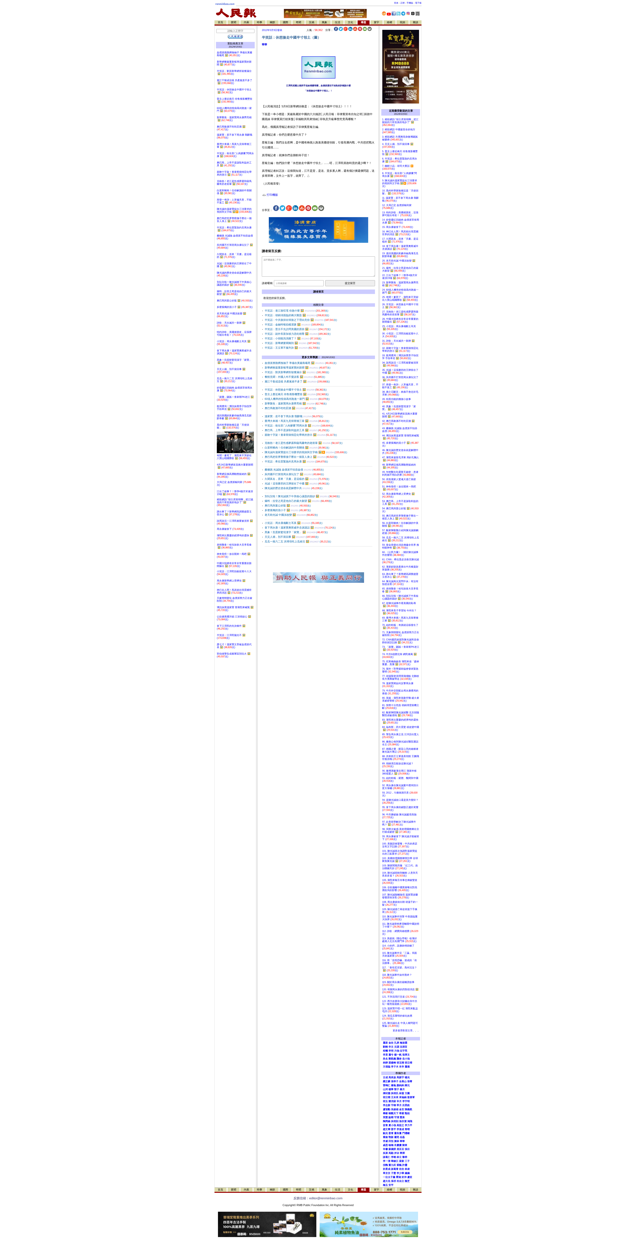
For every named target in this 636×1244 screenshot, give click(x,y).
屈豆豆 (400, 1149)
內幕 (246, 22)
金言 (401, 1109)
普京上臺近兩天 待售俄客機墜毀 (297, 394)
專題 (363, 22)
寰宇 (376, 22)
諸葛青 (394, 1169)
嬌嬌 (407, 1173)
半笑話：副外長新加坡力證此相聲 (298, 333)
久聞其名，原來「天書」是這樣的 (297, 478)
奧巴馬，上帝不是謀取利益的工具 (297, 430)
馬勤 (391, 1153)
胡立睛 (386, 1097)
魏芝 (407, 1181)
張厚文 (406, 1054)
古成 (385, 1077)
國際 (285, 22)
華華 (264, 44)
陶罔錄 (386, 1121)
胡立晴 (408, 1062)
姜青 (391, 1133)
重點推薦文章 (235, 43)
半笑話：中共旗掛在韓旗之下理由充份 (301, 319)
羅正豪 (386, 1081)
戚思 (385, 1145)
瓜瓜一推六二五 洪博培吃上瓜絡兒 (298, 541)
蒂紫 (401, 1113)
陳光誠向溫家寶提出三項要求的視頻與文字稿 (306, 452)
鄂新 (391, 1137)
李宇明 (406, 1101)
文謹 (396, 1046)
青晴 (407, 1129)
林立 (399, 1157)
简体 (396, 3)
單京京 (386, 1173)
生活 (337, 22)
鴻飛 (409, 1121)
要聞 (233, 22)
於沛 (404, 1177)
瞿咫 (396, 1137)
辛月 (399, 1101)
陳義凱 (408, 1109)
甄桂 (407, 1113)
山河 (385, 1089)
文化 (350, 22)
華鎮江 (394, 1161)
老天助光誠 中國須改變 (291, 514)
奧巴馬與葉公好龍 (288, 505)
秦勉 (393, 1085)
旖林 (396, 1141)
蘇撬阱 (392, 1149)
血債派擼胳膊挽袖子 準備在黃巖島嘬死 (300, 363)
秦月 (402, 1089)
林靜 (385, 1062)
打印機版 (272, 194)
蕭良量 (398, 1133)
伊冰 (396, 1153)
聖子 (396, 1089)
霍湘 (398, 1177)
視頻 (402, 22)
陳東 (404, 1145)
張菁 (409, 1081)
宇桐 (393, 1105)
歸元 (407, 1085)
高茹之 (400, 1125)
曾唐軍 (411, 1097)
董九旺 (392, 1165)
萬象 (324, 22)
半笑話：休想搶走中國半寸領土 (296, 389)
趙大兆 (386, 1181)
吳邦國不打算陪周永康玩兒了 (294, 474)
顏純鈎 (400, 1085)
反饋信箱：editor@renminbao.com (318, 1198)
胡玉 (385, 1101)
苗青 (385, 1125)
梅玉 (385, 1185)
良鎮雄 (394, 1109)
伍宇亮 (403, 1050)
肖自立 (400, 1181)
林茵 (401, 1093)
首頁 (220, 22)
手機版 (410, 3)
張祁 (393, 1181)
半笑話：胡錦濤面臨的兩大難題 (297, 315)
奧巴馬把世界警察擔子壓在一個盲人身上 (301, 456)
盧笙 (409, 1177)
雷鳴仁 (386, 1085)
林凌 (407, 1169)
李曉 (393, 1157)
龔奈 (399, 1058)
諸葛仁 (386, 1157)
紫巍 (399, 1165)
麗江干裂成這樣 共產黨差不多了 (297, 381)
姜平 (393, 1129)
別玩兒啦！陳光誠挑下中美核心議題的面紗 (302, 496)
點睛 (391, 1117)
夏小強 (392, 1125)
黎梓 (404, 1157)
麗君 (385, 1042)
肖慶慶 (398, 1145)
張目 (407, 1149)
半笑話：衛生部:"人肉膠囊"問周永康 (299, 425)
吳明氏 (394, 1093)
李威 (385, 1141)
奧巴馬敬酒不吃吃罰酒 (290, 408)
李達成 (400, 1129)
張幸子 (394, 1081)
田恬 (391, 1141)
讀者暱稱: (267, 283)
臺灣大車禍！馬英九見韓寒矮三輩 (297, 421)
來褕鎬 (403, 1097)
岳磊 (402, 1137)
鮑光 (385, 1133)
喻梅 (391, 1145)
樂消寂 (392, 1101)
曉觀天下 (393, 1113)
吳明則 (394, 1121)
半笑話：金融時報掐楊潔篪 (294, 324)
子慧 (393, 1173)
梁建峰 (392, 1062)
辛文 (391, 1046)
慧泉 (402, 1117)
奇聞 (298, 22)
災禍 (311, 22)
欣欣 (401, 1169)
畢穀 (385, 1113)
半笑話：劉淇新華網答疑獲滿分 (297, 372)
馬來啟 (392, 1077)
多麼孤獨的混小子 (288, 510)
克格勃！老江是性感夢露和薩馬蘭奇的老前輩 (304, 443)
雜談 (415, 22)
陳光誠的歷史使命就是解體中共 (293, 488)
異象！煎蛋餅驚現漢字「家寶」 (296, 532)
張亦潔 (403, 1121)
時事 (259, 22)
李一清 (386, 1161)
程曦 (385, 1050)
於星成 (386, 1169)
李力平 (408, 1125)
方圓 (407, 1093)
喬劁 (385, 1137)
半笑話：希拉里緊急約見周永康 (296, 461)
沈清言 (403, 1046)
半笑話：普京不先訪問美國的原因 (298, 329)
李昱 (385, 1054)
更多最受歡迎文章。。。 (406, 1030)
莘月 (399, 1105)
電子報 (418, 3)
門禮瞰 (406, 1133)
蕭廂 (407, 1066)
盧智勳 (386, 1109)
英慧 (385, 1117)
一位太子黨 (389, 1177)
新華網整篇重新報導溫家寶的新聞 (297, 367)
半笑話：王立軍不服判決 (292, 347)
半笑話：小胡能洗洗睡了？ (293, 338)
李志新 (386, 1105)
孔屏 (396, 1042)
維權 (389, 22)
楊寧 (391, 1089)
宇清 (396, 1117)
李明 (391, 1050)
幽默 (272, 22)
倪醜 (385, 1165)
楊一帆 (398, 1054)
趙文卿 (386, 1129)
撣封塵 (386, 1093)
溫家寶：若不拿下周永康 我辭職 (294, 416)
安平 (391, 1185)
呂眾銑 (406, 1105)
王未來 (394, 1097)
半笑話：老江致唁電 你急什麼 (296, 310)
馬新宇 (400, 1077)
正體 (402, 3)
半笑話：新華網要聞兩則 (292, 343)
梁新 (401, 1161)
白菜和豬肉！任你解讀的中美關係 (297, 447)
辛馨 (385, 1149)
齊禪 (402, 1153)
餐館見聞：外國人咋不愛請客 (295, 376)
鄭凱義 (392, 1058)
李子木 (394, 1066)
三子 (407, 1161)
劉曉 (385, 1046)
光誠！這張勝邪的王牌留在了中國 (297, 483)
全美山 (403, 1081)
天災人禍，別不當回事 (291, 536)
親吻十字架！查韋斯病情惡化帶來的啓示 (301, 434)
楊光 (407, 1077)
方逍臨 (386, 1066)
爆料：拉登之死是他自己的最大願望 (298, 501)
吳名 (385, 1058)
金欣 (391, 1042)
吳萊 (385, 1153)
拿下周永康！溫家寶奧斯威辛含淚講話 (300, 527)
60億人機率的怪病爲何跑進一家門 (297, 398)
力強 (396, 1050)
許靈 (404, 1165)
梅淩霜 (403, 1042)
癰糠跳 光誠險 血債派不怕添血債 (294, 469)
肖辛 (401, 1066)
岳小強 (406, 1058)
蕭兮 (391, 1054)
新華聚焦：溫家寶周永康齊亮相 (296, 403)
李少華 (400, 1173)
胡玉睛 (400, 1062)
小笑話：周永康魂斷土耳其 (293, 523)
